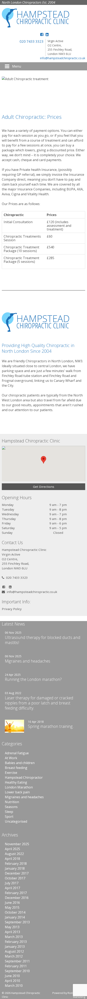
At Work (11, 758)
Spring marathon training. (51, 726)
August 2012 (14, 951)
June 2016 (12, 902)
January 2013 (15, 946)
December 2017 (17, 873)
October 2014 (15, 912)
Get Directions (43, 487)
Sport (9, 816)
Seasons (11, 807)
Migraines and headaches (27, 661)
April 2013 (12, 932)
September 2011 (17, 961)
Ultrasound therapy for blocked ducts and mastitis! (42, 640)
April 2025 (12, 849)
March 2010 (14, 985)
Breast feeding (16, 767)
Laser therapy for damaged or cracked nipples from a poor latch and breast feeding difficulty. (39, 703)
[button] (43, 459)
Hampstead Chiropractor (24, 777)
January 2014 (15, 917)
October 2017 (15, 878)
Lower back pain (17, 792)
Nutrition (12, 802)
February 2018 (16, 863)
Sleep (9, 811)
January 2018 (15, 868)
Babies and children (20, 763)
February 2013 (16, 941)
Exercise (11, 772)
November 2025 (17, 844)
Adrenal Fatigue (17, 753)
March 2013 (14, 937)
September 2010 (17, 971)
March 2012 (14, 956)
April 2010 (12, 980)
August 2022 (14, 854)
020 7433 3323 (32, 41)
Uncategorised (16, 821)
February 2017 (16, 893)
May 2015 (12, 907)
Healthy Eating (16, 782)
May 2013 (12, 927)
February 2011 (16, 966)
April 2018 (12, 858)
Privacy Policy (12, 609)
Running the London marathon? (33, 679)
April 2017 (12, 888)
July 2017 (11, 883)
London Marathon (19, 787)
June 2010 (12, 976)
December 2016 (17, 897)
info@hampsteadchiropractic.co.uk (62, 58)
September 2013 (17, 922)
